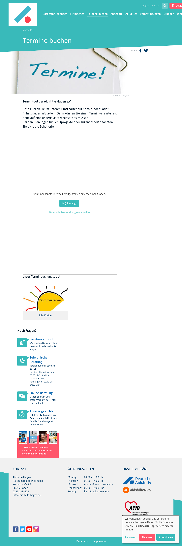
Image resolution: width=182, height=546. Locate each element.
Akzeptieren (166, 537)
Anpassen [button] (130, 537)
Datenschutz (83, 541)
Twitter (22, 529)
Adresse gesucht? (41, 411)
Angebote (116, 14)
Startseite (27, 30)
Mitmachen (77, 14)
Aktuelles (131, 14)
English (145, 5)
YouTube (29, 529)
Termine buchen (97, 14)
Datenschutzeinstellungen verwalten (70, 212)
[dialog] (150, 529)
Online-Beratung (41, 393)
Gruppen (169, 14)
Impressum (99, 541)
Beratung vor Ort (41, 339)
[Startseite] (23, 14)
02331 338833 (21, 491)
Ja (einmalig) (69, 203)
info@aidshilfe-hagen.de (27, 495)
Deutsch (155, 5)
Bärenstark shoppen (55, 14)
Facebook (15, 529)
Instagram (36, 529)
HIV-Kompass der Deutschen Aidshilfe (43, 416)
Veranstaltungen (150, 14)
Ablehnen (147, 537)
